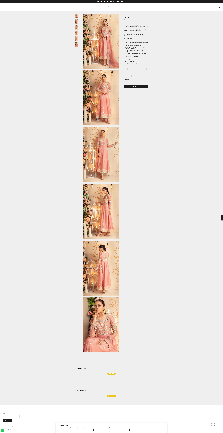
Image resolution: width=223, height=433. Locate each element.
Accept (111, 430)
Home (4, 6)
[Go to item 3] (76, 27)
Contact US (213, 425)
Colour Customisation (215, 416)
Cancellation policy (214, 419)
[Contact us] (2, 430)
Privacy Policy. (107, 427)
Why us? (213, 423)
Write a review (111, 373)
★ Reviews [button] (222, 218)
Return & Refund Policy (215, 421)
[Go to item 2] (76, 21)
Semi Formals (24, 6)
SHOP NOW (123, 1)
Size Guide (127, 79)
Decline (147, 430)
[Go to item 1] (76, 16)
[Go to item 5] (76, 38)
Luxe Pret (32, 6)
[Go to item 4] (76, 33)
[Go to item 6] (76, 44)
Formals (16, 6)
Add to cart (136, 83)
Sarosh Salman (128, 15)
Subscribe (7, 420)
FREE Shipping (214, 414)
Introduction (213, 412)
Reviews (10, 6)
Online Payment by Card (215, 418)
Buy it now (136, 86)
